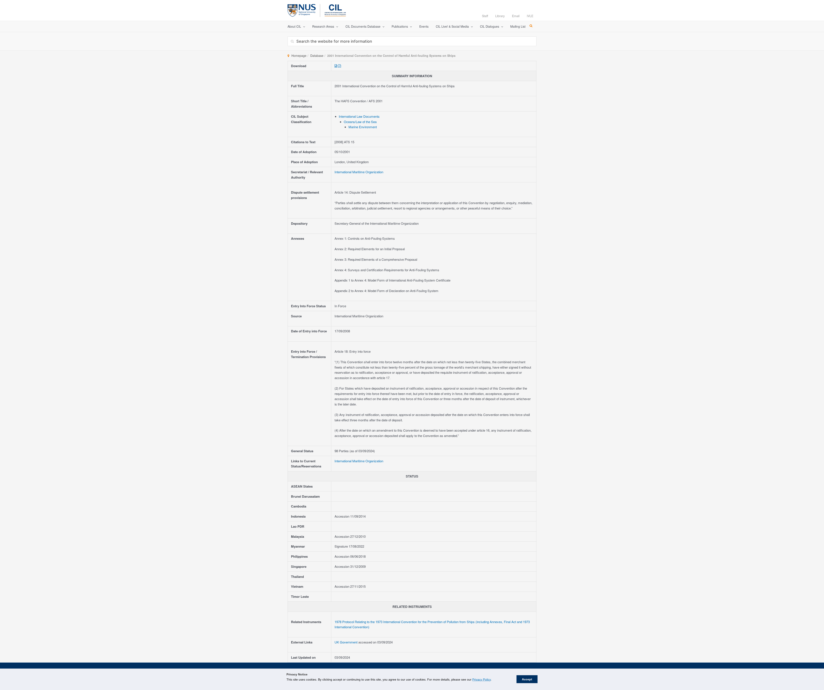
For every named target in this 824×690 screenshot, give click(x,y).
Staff (485, 16)
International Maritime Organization (359, 172)
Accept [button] (527, 679)
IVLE (530, 16)
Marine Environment (362, 127)
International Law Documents (359, 116)
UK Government (346, 642)
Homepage (298, 55)
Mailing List (518, 26)
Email (516, 16)
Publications (400, 26)
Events (424, 26)
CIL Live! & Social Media (452, 26)
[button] (303, 26)
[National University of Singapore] (302, 10)
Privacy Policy (481, 679)
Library (500, 16)
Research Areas (323, 26)
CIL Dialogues (489, 26)
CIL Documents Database (362, 26)
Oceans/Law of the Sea (360, 121)
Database (316, 55)
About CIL (294, 26)
